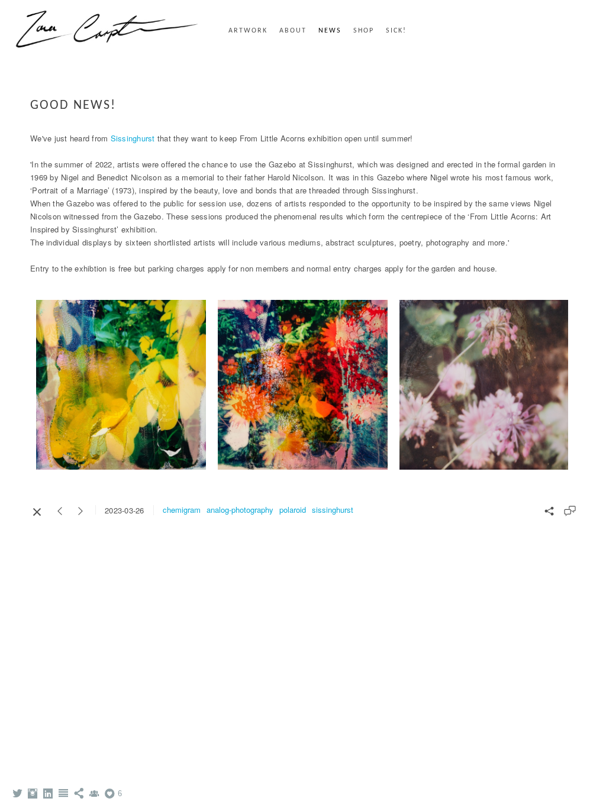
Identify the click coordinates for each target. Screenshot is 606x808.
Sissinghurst (134, 138)
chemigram (182, 509)
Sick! (396, 30)
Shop (363, 30)
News (329, 30)
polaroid (292, 509)
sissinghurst (332, 509)
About (293, 30)
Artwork (247, 30)
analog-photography (240, 509)
